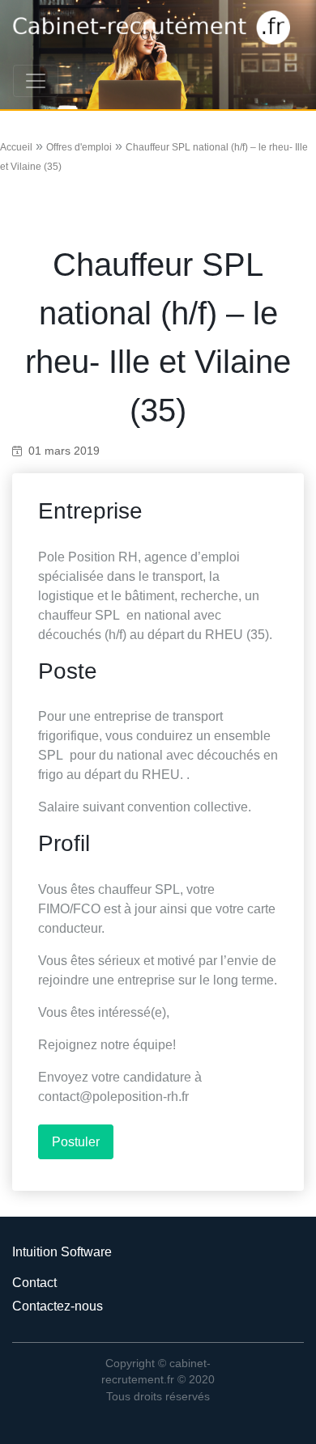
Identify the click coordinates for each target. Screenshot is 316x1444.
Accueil (16, 147)
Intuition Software (62, 1252)
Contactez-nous (57, 1306)
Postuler (76, 1142)
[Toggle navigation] (35, 81)
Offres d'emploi (79, 147)
